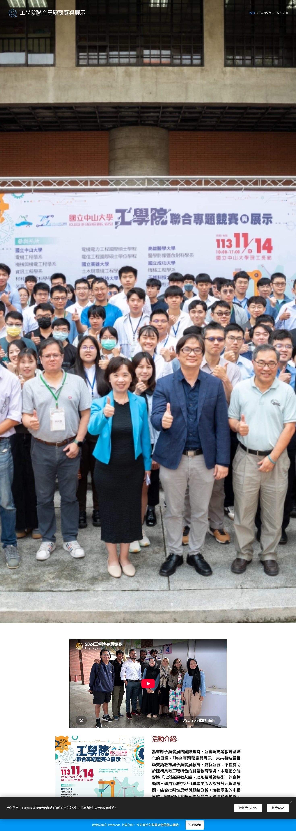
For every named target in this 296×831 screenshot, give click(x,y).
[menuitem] (253, 13)
